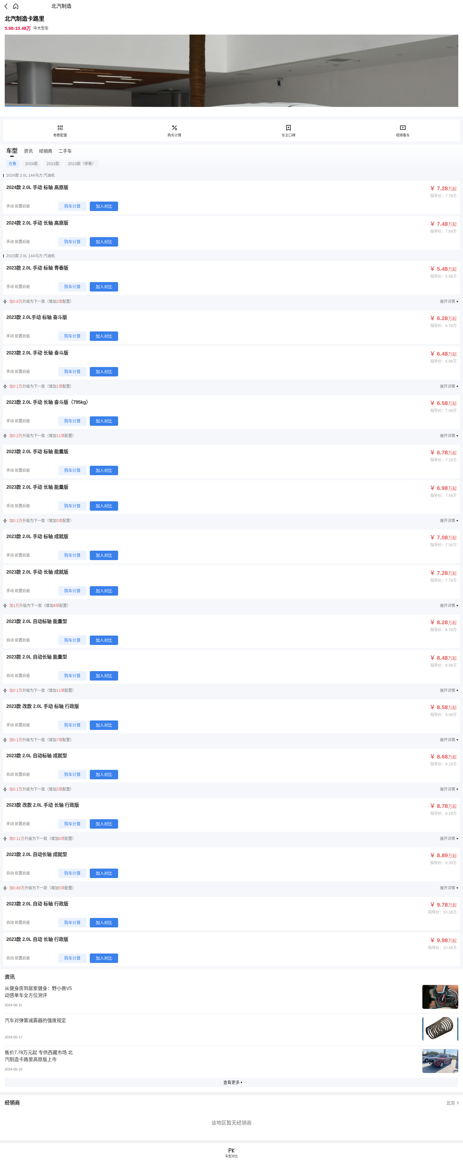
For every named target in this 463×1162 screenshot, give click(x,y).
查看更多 (231, 1082)
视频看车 (403, 135)
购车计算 (174, 135)
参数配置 (60, 135)
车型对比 (231, 1156)
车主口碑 (288, 135)
